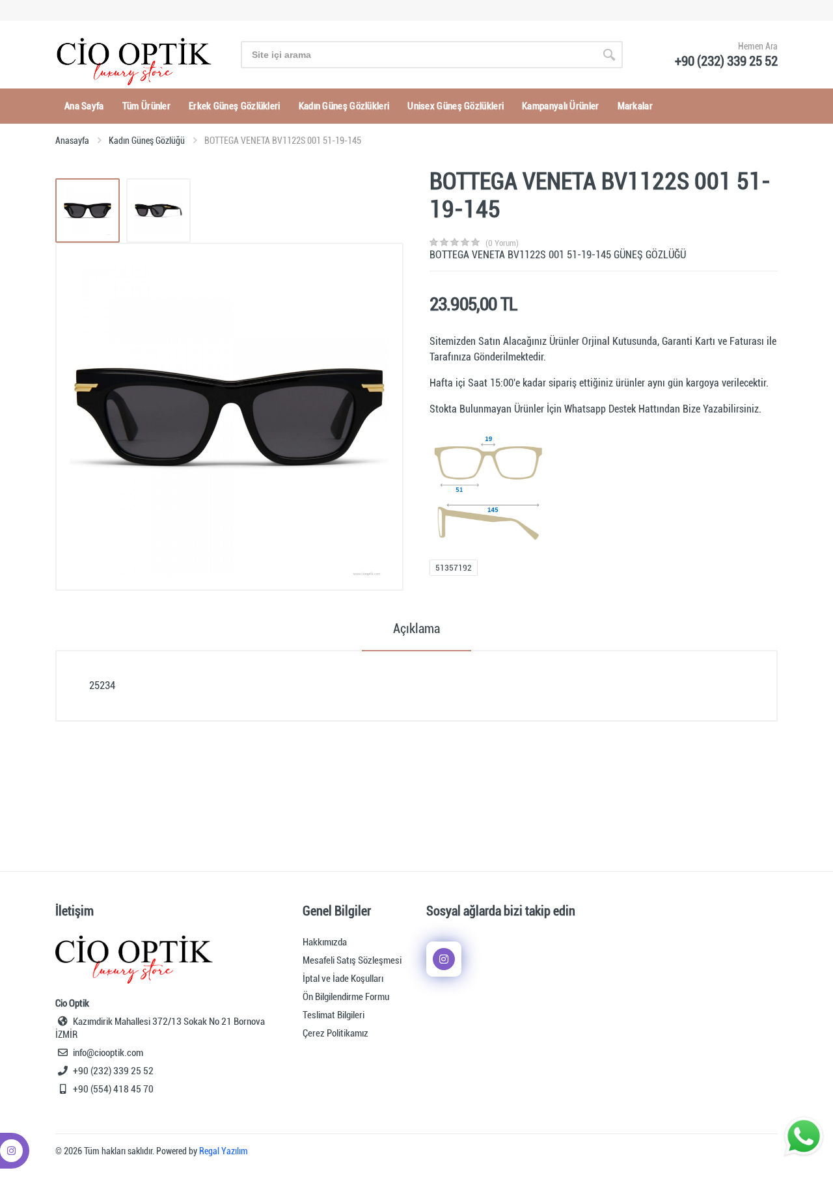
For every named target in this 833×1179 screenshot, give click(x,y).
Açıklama (416, 628)
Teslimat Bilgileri (333, 1015)
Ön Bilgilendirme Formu (346, 997)
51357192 (453, 568)
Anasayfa (72, 140)
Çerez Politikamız (335, 1033)
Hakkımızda (325, 942)
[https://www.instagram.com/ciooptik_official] (444, 959)
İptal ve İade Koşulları (343, 978)
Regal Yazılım (223, 1151)
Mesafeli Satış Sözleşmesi (352, 960)
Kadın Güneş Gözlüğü (147, 140)
